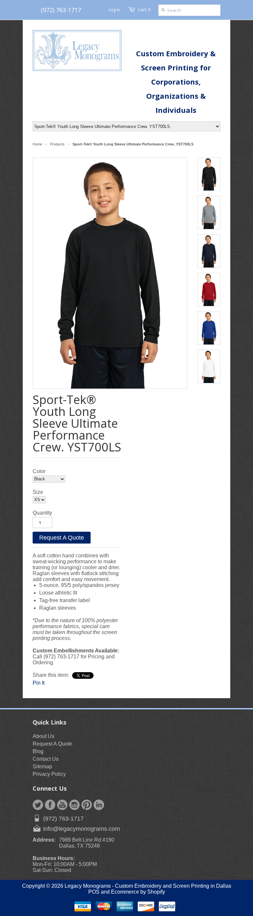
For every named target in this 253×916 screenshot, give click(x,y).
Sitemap (42, 766)
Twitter (38, 805)
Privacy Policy (49, 774)
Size (38, 492)
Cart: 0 (144, 10)
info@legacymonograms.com (81, 829)
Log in (114, 10)
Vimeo (99, 805)
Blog (38, 751)
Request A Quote (61, 537)
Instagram (74, 805)
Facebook (50, 805)
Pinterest (86, 805)
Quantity (42, 513)
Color (39, 471)
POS (93, 892)
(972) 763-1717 (61, 10)
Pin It (38, 683)
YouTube (62, 805)
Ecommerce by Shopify (138, 892)
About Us (43, 736)
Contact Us (46, 759)
